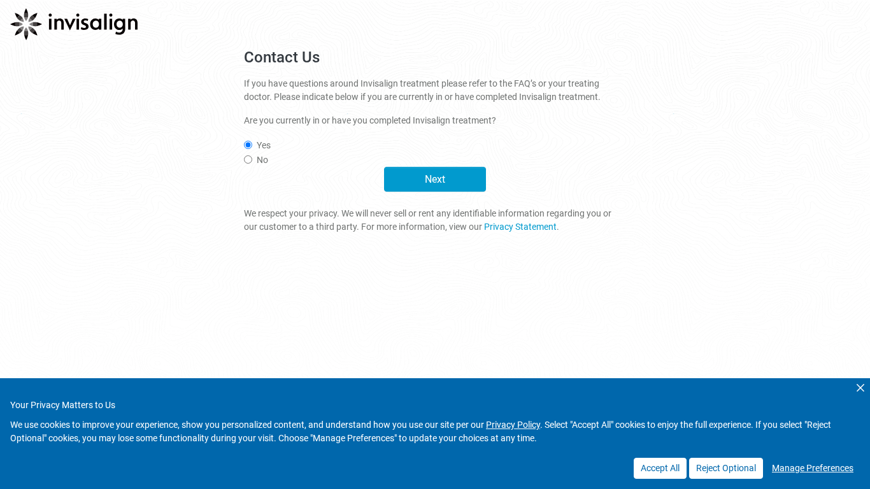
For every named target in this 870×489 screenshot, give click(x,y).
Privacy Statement (520, 227)
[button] (860, 388)
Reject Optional (726, 468)
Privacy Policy (513, 425)
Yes (264, 145)
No (262, 160)
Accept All (660, 468)
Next (435, 179)
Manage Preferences (812, 468)
